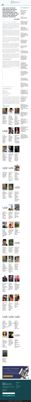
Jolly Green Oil (4, 23)
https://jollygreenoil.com (8, 93)
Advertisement (18, 386)
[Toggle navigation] (3, 4)
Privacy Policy (18, 385)
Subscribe (8, 395)
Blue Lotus (9, 43)
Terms (17, 384)
